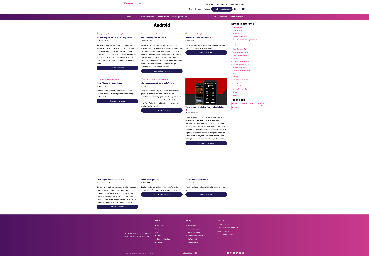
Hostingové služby (179, 16)
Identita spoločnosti (239, 67)
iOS (264, 104)
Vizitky (234, 73)
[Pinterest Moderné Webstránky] (240, 253)
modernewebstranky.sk (134, 253)
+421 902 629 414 (213, 4)
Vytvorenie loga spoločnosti (241, 64)
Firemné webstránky (239, 49)
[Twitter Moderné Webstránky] (237, 253)
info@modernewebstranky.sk (234, 4)
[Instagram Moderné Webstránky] (239, 9)
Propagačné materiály (239, 89)
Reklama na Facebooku (240, 52)
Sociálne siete (237, 86)
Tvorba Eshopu (237, 30)
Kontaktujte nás (236, 16)
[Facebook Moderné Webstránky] (235, 9)
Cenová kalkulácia (163, 239)
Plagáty (234, 92)
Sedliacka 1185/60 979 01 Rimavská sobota (225, 233)
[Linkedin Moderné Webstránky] (243, 253)
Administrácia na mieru (240, 80)
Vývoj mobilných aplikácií (240, 55)
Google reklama (237, 43)
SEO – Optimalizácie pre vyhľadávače (244, 40)
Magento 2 (235, 108)
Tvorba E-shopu (193, 229)
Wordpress (244, 104)
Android (258, 104)
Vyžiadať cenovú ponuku (222, 9)
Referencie (160, 225)
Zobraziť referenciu (117, 68)
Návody (198, 9)
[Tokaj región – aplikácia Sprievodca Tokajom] (206, 110)
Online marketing (147, 16)
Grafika (234, 58)
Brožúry (234, 95)
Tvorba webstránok (194, 225)
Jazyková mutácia (238, 46)
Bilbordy (235, 83)
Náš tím (207, 9)
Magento (235, 104)
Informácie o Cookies (190, 253)
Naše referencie (220, 16)
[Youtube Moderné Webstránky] (243, 9)
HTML (251, 104)
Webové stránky (237, 27)
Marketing (235, 33)
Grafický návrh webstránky (241, 70)
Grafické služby (163, 16)
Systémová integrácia (239, 37)
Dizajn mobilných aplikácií (241, 61)
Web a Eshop (131, 16)
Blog (190, 9)
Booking (235, 77)
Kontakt (160, 242)
